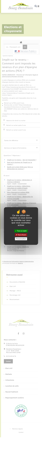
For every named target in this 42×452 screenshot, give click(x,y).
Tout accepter (22, 231)
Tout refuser (21, 235)
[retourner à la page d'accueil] (20, 6)
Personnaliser (21, 239)
